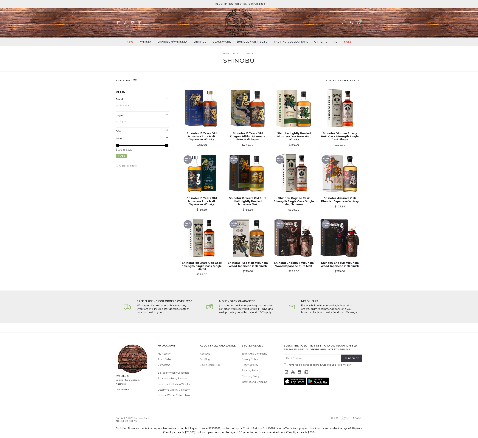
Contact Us (164, 364)
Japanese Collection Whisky (174, 384)
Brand (119, 99)
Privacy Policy (250, 359)
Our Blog (205, 359)
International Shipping (254, 381)
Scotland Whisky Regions (172, 378)
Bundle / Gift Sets (252, 41)
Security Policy (250, 370)
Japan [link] (123, 121)
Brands (200, 41)
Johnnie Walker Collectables (174, 395)
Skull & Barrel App (210, 364)
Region (120, 115)
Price (119, 138)
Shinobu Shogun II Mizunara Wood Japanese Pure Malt (294, 264)
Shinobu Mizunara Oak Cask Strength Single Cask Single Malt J (202, 266)
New (129, 41)
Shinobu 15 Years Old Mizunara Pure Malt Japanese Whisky (202, 136)
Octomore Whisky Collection (174, 389)
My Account (164, 353)
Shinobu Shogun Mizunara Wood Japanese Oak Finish (340, 264)
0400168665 (122, 389)
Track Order (164, 359)
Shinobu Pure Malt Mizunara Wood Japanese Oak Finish (248, 264)
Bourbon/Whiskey (173, 41)
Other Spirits (325, 41)
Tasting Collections (291, 41)
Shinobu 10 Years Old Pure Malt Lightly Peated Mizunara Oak (247, 201)
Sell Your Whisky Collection (173, 372)
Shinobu (124, 105)
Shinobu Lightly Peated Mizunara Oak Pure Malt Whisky (294, 136)
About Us (205, 353)
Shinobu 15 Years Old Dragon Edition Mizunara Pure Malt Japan (247, 136)
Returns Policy (250, 364)
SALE (348, 41)
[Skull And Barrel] (239, 22)
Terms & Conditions (323, 364)
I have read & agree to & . (320, 364)
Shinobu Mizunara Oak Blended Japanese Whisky (340, 199)
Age (118, 131)
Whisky (146, 41)
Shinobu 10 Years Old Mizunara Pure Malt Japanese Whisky (202, 201)
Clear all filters (127, 165)
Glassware (221, 41)
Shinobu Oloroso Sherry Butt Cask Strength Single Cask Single (340, 136)
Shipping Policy (251, 376)
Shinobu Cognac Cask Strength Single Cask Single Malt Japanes (294, 201)
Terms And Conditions (254, 353)
